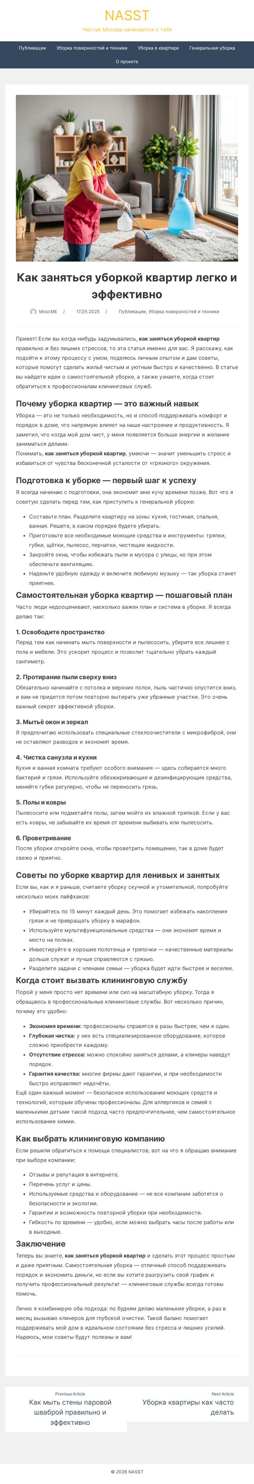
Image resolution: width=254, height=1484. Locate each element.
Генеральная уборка (212, 48)
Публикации (32, 48)
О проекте (127, 61)
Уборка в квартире (158, 48)
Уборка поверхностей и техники (92, 48)
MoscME (48, 311)
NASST (127, 15)
